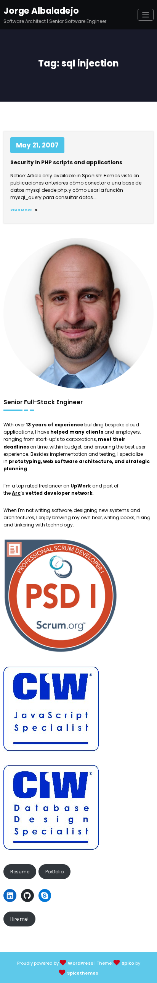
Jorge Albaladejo (41, 11)
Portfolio (54, 871)
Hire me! (19, 919)
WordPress (80, 963)
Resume (19, 871)
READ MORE (21, 210)
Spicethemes (82, 973)
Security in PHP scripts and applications (66, 162)
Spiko (128, 963)
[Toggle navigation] (146, 15)
